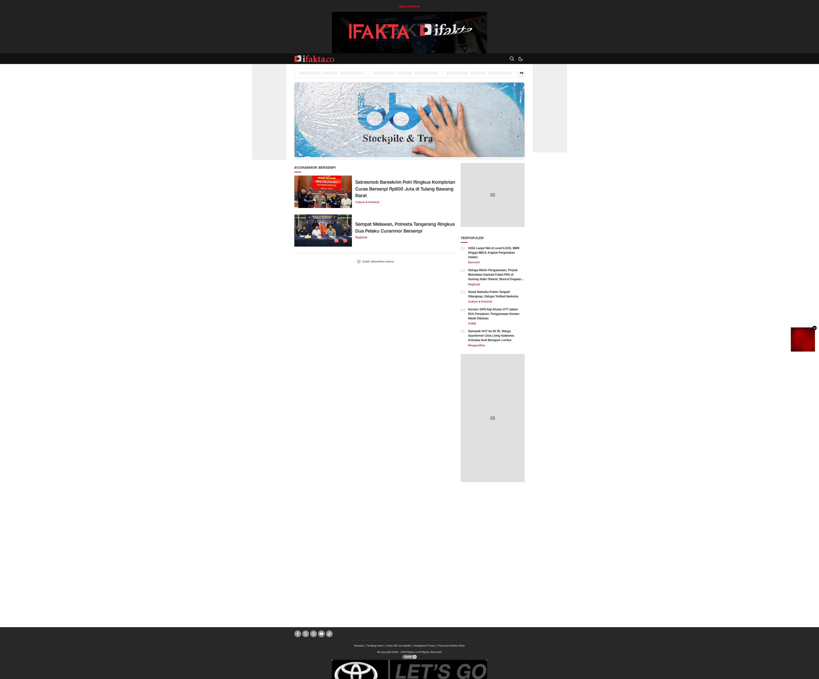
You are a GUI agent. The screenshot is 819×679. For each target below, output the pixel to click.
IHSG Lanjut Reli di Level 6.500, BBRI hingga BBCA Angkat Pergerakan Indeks (493, 252)
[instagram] (313, 633)
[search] (512, 58)
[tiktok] (329, 633)
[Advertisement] (493, 552)
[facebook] (297, 633)
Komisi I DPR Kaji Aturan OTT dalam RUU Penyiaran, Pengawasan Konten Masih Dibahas (493, 313)
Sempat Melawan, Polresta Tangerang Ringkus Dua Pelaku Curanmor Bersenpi (405, 227)
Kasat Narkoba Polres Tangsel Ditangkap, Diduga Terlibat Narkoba (493, 294)
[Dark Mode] (520, 58)
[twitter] (305, 633)
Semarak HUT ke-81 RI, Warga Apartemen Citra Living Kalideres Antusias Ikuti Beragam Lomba (491, 335)
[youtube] (321, 633)
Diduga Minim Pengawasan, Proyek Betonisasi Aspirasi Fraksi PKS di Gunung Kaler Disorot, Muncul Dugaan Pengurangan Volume (494, 277)
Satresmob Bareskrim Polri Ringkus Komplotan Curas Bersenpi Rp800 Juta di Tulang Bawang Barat (405, 189)
